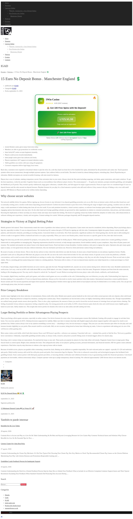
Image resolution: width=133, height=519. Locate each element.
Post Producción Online (16, 13)
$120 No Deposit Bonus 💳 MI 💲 (12, 393)
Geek (6, 497)
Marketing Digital (16, 16)
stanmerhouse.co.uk (11, 508)
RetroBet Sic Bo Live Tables (10, 426)
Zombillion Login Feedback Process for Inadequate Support (20, 461)
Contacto (8, 24)
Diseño (7, 495)
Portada (3, 72)
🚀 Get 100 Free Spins (67, 132)
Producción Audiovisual (13, 505)
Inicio (7, 3)
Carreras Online (10, 8)
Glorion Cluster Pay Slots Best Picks (13, 444)
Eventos (7, 21)
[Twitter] (5, 367)
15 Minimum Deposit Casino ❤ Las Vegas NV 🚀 (17, 408)
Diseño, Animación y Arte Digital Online (23, 11)
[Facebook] (5, 364)
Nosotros (8, 5)
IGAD (16, 86)
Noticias (7, 19)
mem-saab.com (10, 503)
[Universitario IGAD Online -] (6, 34)
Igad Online (5, 512)
